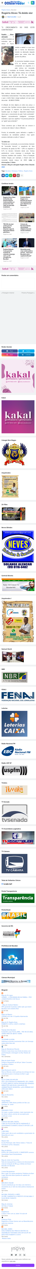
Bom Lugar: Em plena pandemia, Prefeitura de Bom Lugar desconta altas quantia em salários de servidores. (18, 1175)
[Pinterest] (14, 175)
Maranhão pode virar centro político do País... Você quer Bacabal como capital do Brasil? (26, 253)
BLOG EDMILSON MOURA (10, 1079)
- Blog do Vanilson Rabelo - (10, 1005)
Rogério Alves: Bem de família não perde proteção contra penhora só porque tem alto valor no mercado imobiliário (9, 202)
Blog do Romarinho (8, 1095)
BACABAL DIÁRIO (7, 1229)
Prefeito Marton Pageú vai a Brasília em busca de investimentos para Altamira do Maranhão (26, 201)
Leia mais (12, 1261)
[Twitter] (7, 175)
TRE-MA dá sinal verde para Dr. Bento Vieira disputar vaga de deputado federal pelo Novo (8, 228)
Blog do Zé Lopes (7, 995)
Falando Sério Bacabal (9, 1030)
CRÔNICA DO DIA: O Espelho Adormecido (15, 1016)
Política (20, 171)
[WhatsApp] (10, 175)
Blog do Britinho (7, 1150)
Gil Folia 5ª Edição (7, 1206)
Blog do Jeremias (7, 1204)
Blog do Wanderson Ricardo (10, 1049)
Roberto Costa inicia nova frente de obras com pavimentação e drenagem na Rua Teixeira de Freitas (16, 1053)
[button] (2, 2)
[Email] (18, 175)
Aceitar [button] (18, 1265)
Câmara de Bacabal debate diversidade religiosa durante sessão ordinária (25, 227)
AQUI (3, 167)
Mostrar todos (6, 1238)
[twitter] (16, 1255)
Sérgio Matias (6, 1100)
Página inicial (6, 10)
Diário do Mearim (7, 1014)
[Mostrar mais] (22, 175)
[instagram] (20, 1255)
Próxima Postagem (28, 293)
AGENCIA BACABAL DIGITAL (10, 1121)
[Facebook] (3, 175)
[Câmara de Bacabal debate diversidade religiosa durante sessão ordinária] (26, 217)
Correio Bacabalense (8, 1171)
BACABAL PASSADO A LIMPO (11, 1194)
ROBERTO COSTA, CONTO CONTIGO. (13, 1024)
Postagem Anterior (8, 293)
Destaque (15, 171)
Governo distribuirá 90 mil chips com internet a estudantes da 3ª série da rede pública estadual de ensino (18, 1186)
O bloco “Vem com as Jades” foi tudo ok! (14, 1213)
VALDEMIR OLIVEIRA (8, 1039)
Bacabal (13, 10)
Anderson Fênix (6, 1219)
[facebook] (11, 1255)
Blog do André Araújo (8, 1060)
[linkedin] (24, 1255)
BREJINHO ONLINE (8, 1183)
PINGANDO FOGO (7, 1110)
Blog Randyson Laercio (9, 1070)
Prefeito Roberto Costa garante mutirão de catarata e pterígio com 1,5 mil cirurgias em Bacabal (9, 254)
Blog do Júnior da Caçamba (10, 1160)
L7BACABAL (5, 1131)
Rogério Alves (28, 171)
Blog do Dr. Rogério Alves (9, 1022)
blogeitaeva (5, 1211)
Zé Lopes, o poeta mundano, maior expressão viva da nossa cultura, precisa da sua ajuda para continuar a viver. (17, 1114)
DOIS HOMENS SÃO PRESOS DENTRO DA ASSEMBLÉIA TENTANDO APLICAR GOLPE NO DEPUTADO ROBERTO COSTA (16, 1232)
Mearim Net (5, 1141)
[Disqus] (18, 318)
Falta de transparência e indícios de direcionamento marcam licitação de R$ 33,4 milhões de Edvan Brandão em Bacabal (18, 1163)
